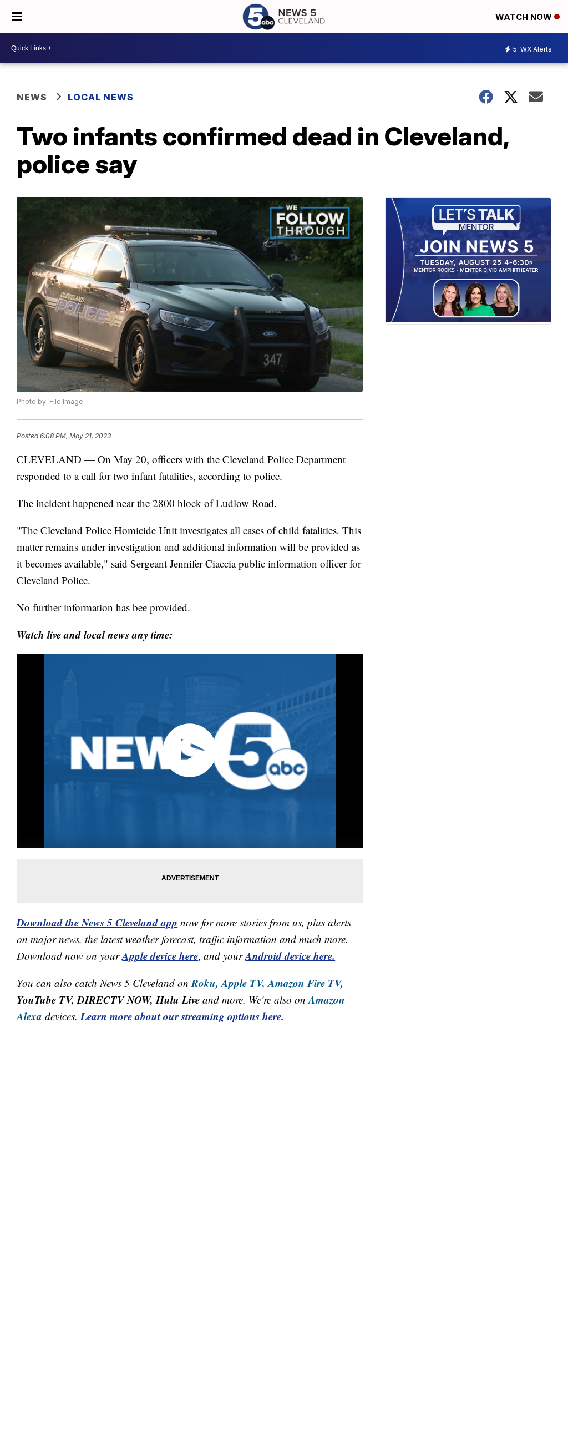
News (32, 97)
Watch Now (524, 17)
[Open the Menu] (17, 16)
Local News (101, 97)
